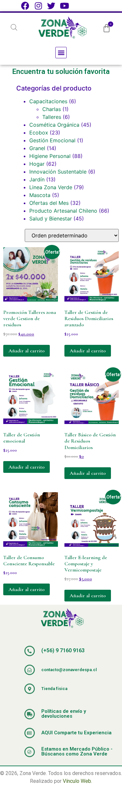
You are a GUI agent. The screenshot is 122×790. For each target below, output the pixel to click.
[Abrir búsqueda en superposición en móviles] (14, 27)
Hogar (37, 164)
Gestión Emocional (52, 140)
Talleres (51, 117)
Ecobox (38, 132)
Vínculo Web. (77, 781)
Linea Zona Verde (50, 187)
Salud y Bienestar (50, 218)
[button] (61, 52)
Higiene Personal (50, 156)
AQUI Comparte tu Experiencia (76, 733)
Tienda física (54, 688)
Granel (37, 148)
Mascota (39, 195)
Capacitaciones (48, 101)
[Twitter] (51, 6)
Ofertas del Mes (49, 203)
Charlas (51, 109)
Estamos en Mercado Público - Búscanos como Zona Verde (77, 751)
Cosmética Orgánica (54, 124)
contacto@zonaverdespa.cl (69, 669)
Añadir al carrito (26, 350)
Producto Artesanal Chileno (63, 210)
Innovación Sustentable (58, 171)
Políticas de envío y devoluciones (63, 713)
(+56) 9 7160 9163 (63, 650)
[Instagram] (38, 6)
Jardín (37, 179)
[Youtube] (64, 6)
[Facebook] (25, 6)
